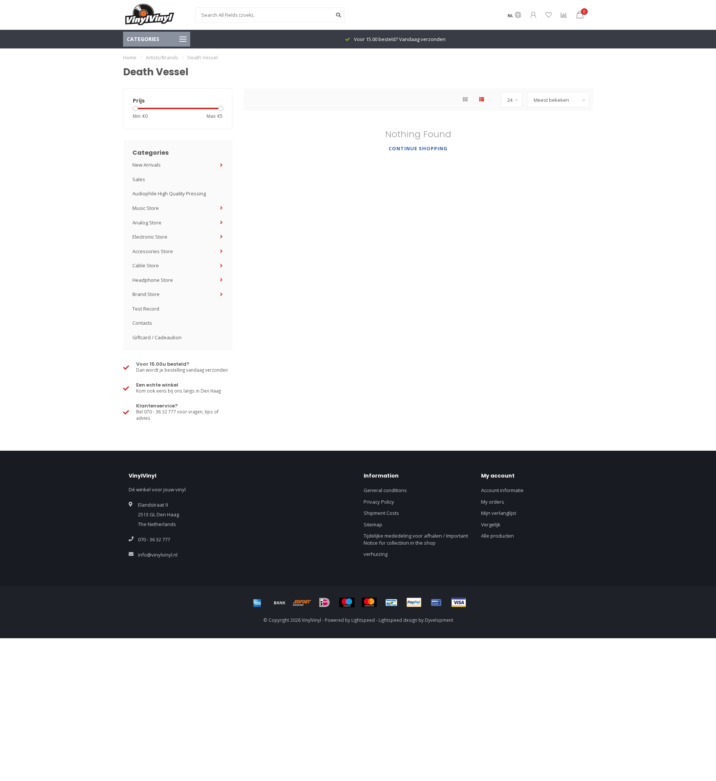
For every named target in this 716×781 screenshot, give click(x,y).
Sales (138, 179)
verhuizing (375, 554)
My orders (492, 501)
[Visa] (458, 602)
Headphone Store (152, 280)
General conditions (385, 490)
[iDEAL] (324, 602)
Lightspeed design (398, 620)
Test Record (145, 308)
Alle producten (497, 535)
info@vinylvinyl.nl (158, 554)
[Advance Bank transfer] (279, 602)
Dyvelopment (439, 620)
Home (129, 57)
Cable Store (145, 265)
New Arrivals (146, 164)
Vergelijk (490, 524)
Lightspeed (363, 620)
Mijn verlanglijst (498, 513)
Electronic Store (149, 236)
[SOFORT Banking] (302, 602)
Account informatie (502, 490)
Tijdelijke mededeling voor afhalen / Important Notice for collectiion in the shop (416, 539)
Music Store (145, 208)
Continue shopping (418, 148)
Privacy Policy (379, 501)
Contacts (142, 322)
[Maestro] (346, 602)
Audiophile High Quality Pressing (169, 193)
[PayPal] (414, 602)
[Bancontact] (391, 602)
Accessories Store (152, 251)
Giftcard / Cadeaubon (157, 337)
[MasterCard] (369, 602)
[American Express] (257, 602)
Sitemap (373, 524)
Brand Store (146, 294)
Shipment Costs (381, 513)
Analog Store (146, 222)
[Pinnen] (436, 602)
